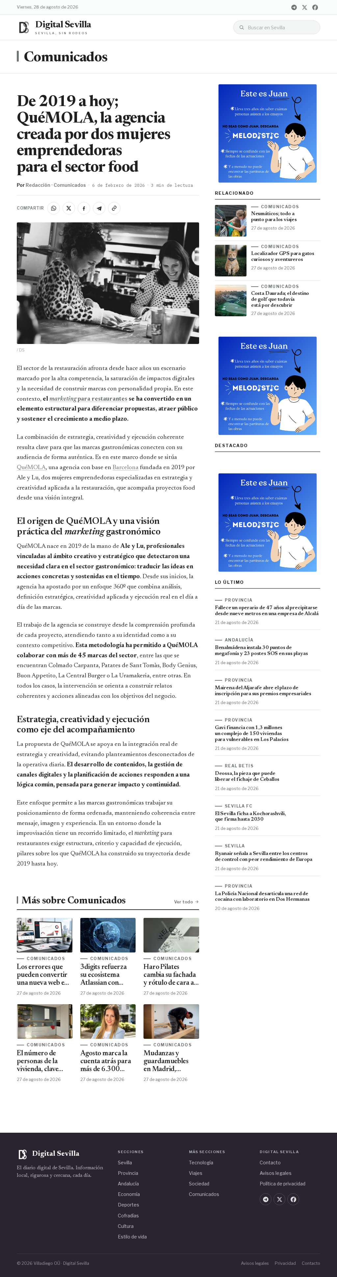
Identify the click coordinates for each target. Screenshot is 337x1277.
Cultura (126, 1226)
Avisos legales (276, 1173)
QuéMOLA (31, 468)
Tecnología (201, 1162)
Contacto (270, 1162)
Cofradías (128, 1215)
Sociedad (199, 1183)
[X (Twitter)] (305, 7)
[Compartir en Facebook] (84, 208)
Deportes (128, 1204)
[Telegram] (294, 7)
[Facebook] (315, 7)
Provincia (128, 1173)
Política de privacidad (282, 1183)
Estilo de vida (132, 1236)
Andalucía (128, 1183)
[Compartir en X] (69, 208)
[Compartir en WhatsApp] (53, 208)
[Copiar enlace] (114, 208)
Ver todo (183, 901)
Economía (129, 1194)
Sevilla (125, 1162)
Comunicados (65, 58)
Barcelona (126, 468)
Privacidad (285, 1263)
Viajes (195, 1173)
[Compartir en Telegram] (99, 208)
